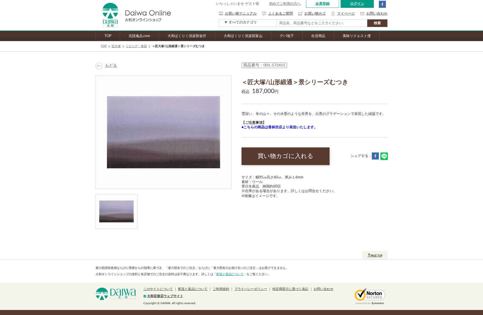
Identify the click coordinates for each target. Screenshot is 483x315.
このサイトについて (158, 289)
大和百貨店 (116, 294)
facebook (382, 4)
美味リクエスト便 (357, 36)
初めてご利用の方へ (285, 4)
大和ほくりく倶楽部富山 (243, 36)
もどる (111, 66)
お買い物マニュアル (241, 13)
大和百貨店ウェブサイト (165, 296)
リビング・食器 (136, 46)
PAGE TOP (375, 255)
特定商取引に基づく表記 (290, 289)
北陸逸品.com (139, 36)
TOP (107, 36)
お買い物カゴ (315, 13)
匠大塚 (116, 46)
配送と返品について (230, 274)
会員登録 (322, 4)
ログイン (357, 4)
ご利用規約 (221, 289)
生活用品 (318, 36)
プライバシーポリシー (250, 289)
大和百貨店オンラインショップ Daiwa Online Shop (133, 15)
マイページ (346, 13)
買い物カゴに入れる (285, 156)
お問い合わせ (376, 13)
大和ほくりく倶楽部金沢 (187, 36)
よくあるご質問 (280, 13)
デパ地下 (287, 36)
